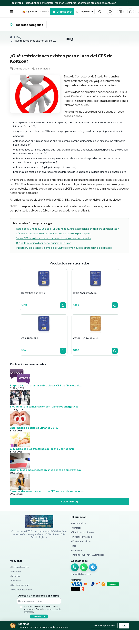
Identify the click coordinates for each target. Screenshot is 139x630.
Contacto (76, 528)
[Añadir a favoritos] (43, 286)
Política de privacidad (82, 537)
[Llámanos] (75, 567)
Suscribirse (39, 616)
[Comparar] (120, 11)
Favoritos (15, 576)
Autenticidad (98, 555)
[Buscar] (100, 11)
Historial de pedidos (20, 567)
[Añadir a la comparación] (51, 286)
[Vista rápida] (35, 286)
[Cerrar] (127, 2)
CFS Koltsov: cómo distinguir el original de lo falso (43, 243)
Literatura (77, 550)
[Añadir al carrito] (63, 305)
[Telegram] (93, 567)
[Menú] (11, 12)
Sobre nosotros (79, 523)
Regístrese (16, 2)
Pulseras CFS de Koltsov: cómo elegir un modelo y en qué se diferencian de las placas (64, 247)
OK (124, 625)
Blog (18, 37)
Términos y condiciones (83, 532)
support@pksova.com (81, 574)
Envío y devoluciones (81, 541)
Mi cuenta (16, 572)
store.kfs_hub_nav (81, 555)
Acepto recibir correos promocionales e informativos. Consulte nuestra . (42, 609)
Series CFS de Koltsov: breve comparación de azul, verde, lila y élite (53, 238)
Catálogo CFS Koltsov (28, 228)
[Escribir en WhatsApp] (84, 567)
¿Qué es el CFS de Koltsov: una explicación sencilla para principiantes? (79, 228)
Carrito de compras (20, 585)
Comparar (16, 581)
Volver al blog (69, 501)
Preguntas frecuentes (21, 590)
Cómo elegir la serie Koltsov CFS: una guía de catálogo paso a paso (53, 233)
